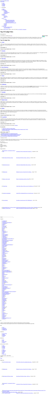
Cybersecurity (4, 237)
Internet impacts (4, 260)
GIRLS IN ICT (4, 253)
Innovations (4, 258)
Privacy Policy (4, 341)
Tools (3, 309)
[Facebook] (42, 36)
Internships (3, 262)
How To (3, 255)
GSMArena (4, 84)
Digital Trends (4, 99)
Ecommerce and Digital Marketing (7, 244)
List (17, 29)
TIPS (3, 308)
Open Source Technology (10, 21)
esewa (3, 247)
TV (2, 311)
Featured (3, 249)
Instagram (3, 259)
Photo (3, 290)
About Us (3, 342)
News (3, 340)
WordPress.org (4, 329)
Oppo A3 (3, 289)
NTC (3, 283)
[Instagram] (44, 36)
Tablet (3, 305)
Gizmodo (3, 50)
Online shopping (4, 287)
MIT (3, 275)
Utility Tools (4, 26)
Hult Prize (3, 256)
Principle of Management (6, 293)
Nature (3, 278)
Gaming (3, 252)
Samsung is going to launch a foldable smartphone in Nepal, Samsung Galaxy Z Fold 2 (15, 129)
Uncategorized (4, 313)
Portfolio (3, 334)
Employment (4, 246)
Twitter (3, 312)
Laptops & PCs (4, 267)
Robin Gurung (6, 29)
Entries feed (4, 328)
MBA (3, 272)
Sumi (11, 35)
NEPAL (3, 280)
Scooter (3, 295)
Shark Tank (4, 299)
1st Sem (5, 19)
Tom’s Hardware (5, 67)
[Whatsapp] (43, 36)
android (3, 224)
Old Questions (4, 286)
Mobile (3, 276)
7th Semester (4, 221)
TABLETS (5, 13)
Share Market (4, 298)
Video (3, 314)
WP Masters (4, 335)
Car (2, 233)
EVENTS (3, 14)
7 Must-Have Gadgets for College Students (8, 128)
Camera (3, 232)
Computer (3, 236)
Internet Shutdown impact (6, 261)
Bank (3, 228)
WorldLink (3, 316)
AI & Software (4, 223)
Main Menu (4, 7)
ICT (2, 257)
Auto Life (3, 226)
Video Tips (3, 315)
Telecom (3, 307)
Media (3, 273)
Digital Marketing (5, 241)
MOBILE (5, 10)
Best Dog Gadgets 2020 (5, 130)
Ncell (3, 279)
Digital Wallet (4, 242)
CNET (3, 42)
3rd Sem (5, 24)
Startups (3, 304)
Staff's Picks (4, 303)
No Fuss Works (4, 333)
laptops (3, 266)
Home (3, 339)
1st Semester (4, 220)
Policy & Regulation (5, 292)
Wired (3, 75)
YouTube (3, 318)
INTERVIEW (4, 263)
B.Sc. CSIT (6, 16)
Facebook (16, 125)
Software (3, 302)
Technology (24, 29)
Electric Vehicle (4, 245)
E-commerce (4, 243)
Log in (3, 327)
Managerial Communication (10, 20)
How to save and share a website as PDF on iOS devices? (10, 136)
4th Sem (5, 25)
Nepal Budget (4, 281)
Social (3, 301)
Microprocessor (4, 274)
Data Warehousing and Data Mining (7, 238)
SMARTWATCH (6, 12)
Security (3, 296)
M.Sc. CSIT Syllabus (5, 270)
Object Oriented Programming (6, 284)
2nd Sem (5, 23)
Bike (3, 230)
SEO (3, 297)
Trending (3, 310)
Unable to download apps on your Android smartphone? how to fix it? (10, 134)
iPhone (3, 265)
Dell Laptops (4, 239)
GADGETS (20, 29)
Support (3, 336)
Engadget (3, 92)
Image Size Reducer (7, 27)
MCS (3, 18)
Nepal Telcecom (4, 282)
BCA (5, 17)
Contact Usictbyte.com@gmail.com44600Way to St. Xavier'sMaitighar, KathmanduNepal (4, 144)
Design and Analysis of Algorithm (11, 22)
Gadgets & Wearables (5, 251)
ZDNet (3, 108)
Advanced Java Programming (6, 222)
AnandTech (4, 117)
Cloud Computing (5, 234)
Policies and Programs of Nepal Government (8, 291)
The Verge (4, 58)
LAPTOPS (5, 11)
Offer (3, 285)
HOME (3, 9)
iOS (2, 264)
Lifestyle (3, 268)
